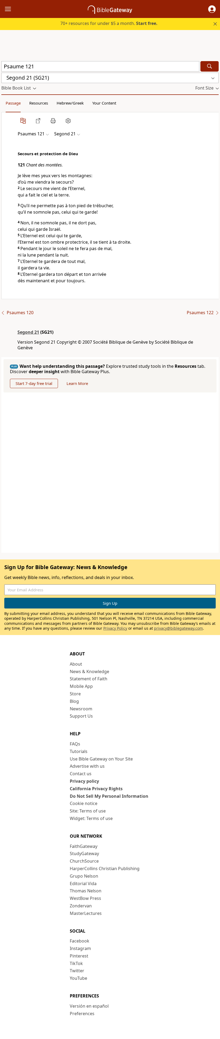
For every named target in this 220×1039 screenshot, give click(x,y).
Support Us (81, 716)
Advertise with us (87, 766)
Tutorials (78, 751)
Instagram (80, 948)
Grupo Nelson (84, 876)
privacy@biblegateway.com (178, 628)
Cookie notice (83, 803)
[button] (212, 9)
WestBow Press (85, 898)
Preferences (82, 1013)
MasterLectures (86, 913)
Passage (13, 103)
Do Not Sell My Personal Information (109, 796)
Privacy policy (84, 781)
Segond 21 (28, 332)
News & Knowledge (89, 671)
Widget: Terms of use (91, 818)
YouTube (78, 978)
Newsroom (81, 709)
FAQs (75, 744)
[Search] (209, 66)
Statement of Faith (88, 679)
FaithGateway (83, 846)
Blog (74, 701)
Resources (38, 103)
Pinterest (79, 956)
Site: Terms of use (88, 811)
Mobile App (81, 686)
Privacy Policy (115, 628)
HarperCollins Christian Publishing (105, 868)
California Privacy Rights (96, 789)
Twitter (77, 971)
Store (75, 694)
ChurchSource (84, 861)
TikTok (76, 963)
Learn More (77, 383)
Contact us (80, 774)
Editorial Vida (83, 883)
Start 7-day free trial (34, 383)
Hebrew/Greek (70, 103)
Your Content (104, 103)
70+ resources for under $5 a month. (108, 23)
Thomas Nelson (85, 891)
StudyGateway (84, 853)
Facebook (79, 941)
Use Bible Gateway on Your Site (101, 759)
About (76, 664)
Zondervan (81, 906)
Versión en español (89, 1006)
